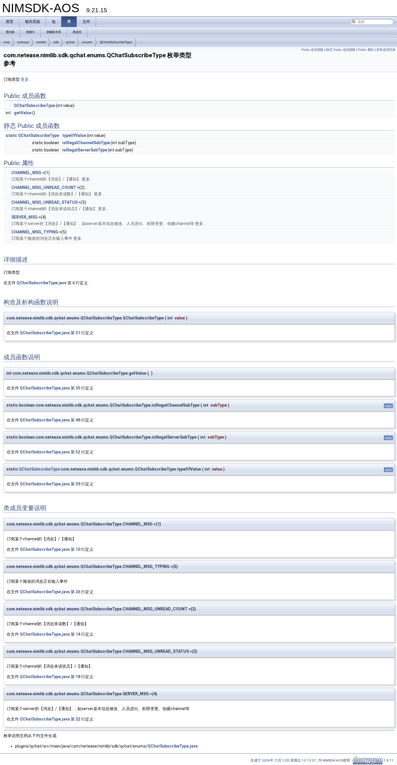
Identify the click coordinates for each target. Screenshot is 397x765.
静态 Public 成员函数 (340, 50)
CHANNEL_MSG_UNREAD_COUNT (43, 187)
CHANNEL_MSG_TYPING (34, 232)
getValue (22, 112)
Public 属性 (366, 50)
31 (78, 332)
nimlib (41, 42)
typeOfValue (74, 135)
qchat (70, 42)
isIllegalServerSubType (84, 150)
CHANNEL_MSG (26, 172)
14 (78, 634)
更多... (26, 79)
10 (78, 549)
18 (78, 676)
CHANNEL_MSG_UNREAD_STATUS (44, 202)
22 (78, 719)
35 (78, 388)
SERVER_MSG (24, 217)
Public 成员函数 (312, 50)
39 (78, 484)
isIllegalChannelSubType (86, 142)
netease (23, 42)
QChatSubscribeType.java (42, 282)
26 (78, 591)
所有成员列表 (386, 50)
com (6, 42)
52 (78, 452)
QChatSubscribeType (116, 42)
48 (78, 420)
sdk (56, 42)
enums (87, 42)
